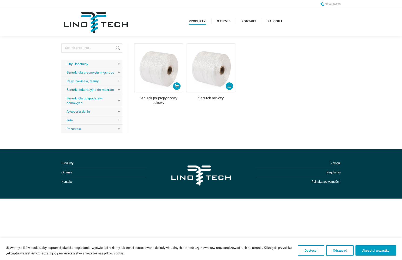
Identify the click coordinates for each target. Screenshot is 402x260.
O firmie (66, 172)
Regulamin (333, 172)
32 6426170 (333, 4)
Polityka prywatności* (326, 181)
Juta (93, 120)
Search (117, 48)
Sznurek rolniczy (211, 98)
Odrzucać (340, 250)
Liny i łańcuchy (93, 64)
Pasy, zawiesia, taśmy (93, 81)
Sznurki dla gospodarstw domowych (93, 100)
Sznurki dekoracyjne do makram (93, 89)
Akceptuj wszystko (375, 250)
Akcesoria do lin (93, 111)
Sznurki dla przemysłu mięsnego (93, 72)
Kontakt (66, 181)
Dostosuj (311, 250)
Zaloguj (336, 163)
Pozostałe (93, 129)
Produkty (67, 163)
